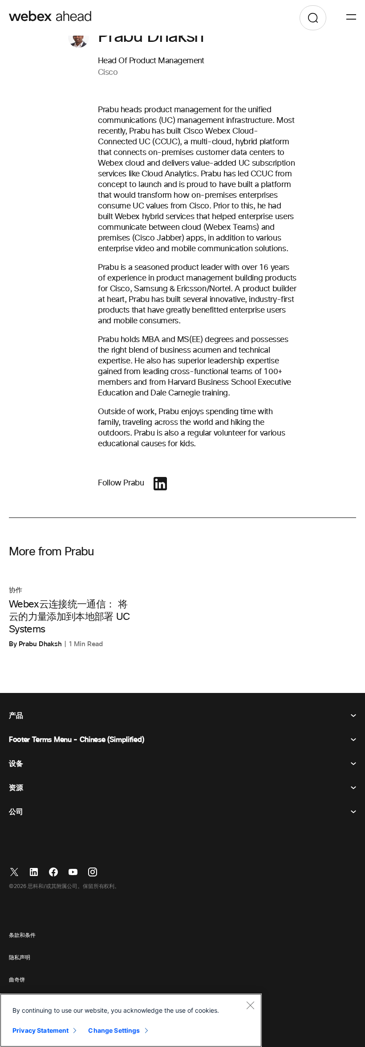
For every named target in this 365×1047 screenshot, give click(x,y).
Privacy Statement (40, 1030)
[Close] (250, 1005)
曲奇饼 (17, 980)
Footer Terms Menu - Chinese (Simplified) (76, 740)
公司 (16, 812)
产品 (16, 716)
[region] (131, 1020)
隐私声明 (19, 958)
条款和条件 (22, 935)
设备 (16, 764)
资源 (16, 788)
